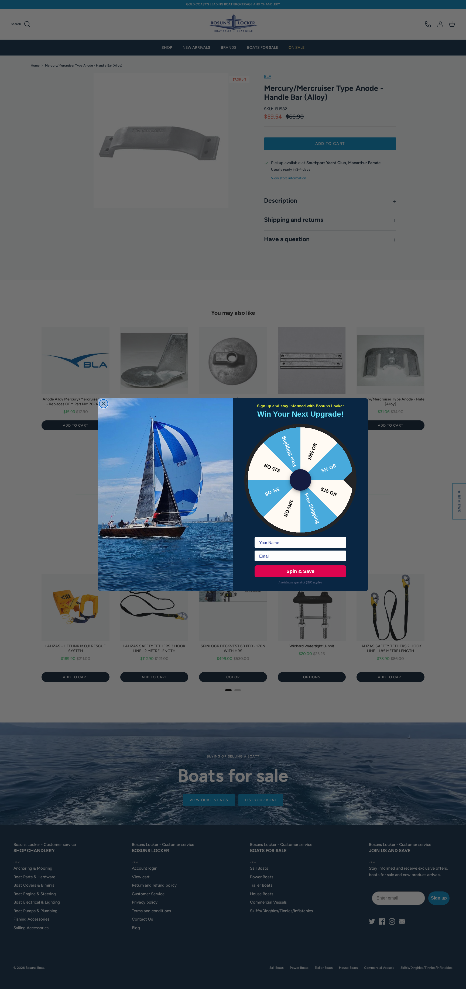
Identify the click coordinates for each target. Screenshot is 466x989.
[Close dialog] (103, 403)
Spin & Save (300, 571)
